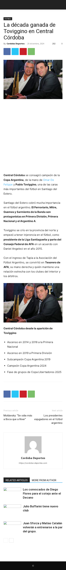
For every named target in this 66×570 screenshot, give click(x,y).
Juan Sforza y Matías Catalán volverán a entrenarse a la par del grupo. (42, 527)
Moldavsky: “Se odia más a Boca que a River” (18, 417)
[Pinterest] (23, 51)
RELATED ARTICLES (17, 480)
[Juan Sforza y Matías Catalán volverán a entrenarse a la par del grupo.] (12, 527)
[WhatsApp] (31, 51)
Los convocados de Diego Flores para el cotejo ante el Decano (42, 493)
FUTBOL (8, 18)
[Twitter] (15, 51)
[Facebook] (7, 51)
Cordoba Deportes (15, 43)
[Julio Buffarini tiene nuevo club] (12, 510)
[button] (6, 5)
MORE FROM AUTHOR (44, 480)
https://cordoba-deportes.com (33, 463)
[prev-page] (6, 540)
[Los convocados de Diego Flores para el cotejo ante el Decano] (12, 493)
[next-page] (11, 540)
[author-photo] (33, 453)
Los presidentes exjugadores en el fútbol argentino (48, 419)
